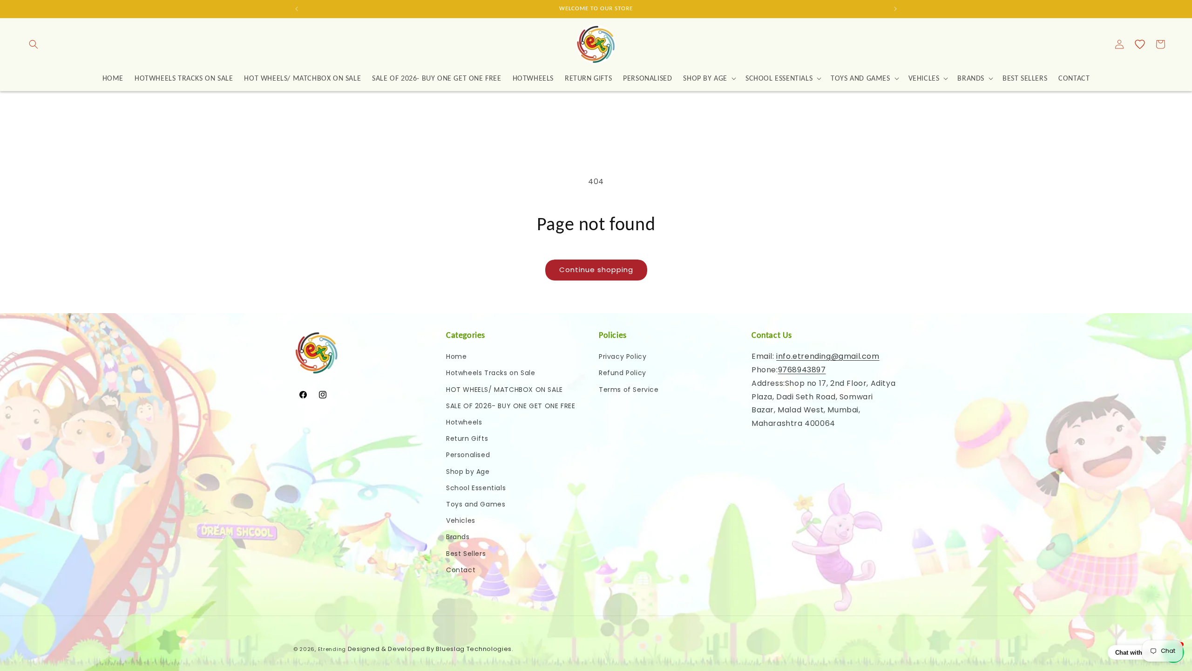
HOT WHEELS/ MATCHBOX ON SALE (504, 389)
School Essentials (476, 488)
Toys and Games (475, 504)
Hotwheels (464, 422)
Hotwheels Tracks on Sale (490, 372)
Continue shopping (596, 269)
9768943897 (802, 369)
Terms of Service (629, 389)
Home (456, 356)
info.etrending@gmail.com (827, 356)
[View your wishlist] (1139, 44)
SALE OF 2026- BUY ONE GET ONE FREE (510, 406)
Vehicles (460, 520)
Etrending (332, 649)
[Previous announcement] (296, 9)
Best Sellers (466, 553)
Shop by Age (468, 471)
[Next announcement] (895, 9)
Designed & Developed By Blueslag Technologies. (431, 648)
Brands (458, 536)
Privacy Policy (622, 356)
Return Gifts (467, 438)
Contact (460, 570)
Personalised (468, 454)
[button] (33, 44)
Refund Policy (622, 372)
